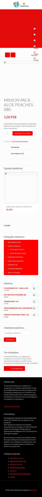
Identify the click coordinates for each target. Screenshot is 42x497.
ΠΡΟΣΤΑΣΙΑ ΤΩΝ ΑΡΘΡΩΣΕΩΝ (20, 474)
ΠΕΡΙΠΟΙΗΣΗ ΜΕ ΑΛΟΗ (15, 257)
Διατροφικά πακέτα (17, 249)
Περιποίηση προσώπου (16, 261)
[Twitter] (16, 493)
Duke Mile (33, 490)
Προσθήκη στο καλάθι (22, 133)
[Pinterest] (25, 493)
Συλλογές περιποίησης (20, 141)
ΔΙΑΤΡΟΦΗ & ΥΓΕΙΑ (14, 242)
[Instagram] (29, 493)
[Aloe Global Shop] (21, 4)
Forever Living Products (12, 406)
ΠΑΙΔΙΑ (12, 477)
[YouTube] (19, 493)
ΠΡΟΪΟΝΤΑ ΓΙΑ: (13, 265)
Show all (34, 55)
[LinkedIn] (22, 493)
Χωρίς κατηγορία (14, 272)
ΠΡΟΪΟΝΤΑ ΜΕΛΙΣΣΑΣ (15, 269)
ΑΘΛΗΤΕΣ (13, 471)
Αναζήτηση (10, 340)
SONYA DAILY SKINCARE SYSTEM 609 (19, 207)
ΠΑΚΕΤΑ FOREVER (14, 246)
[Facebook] (13, 493)
